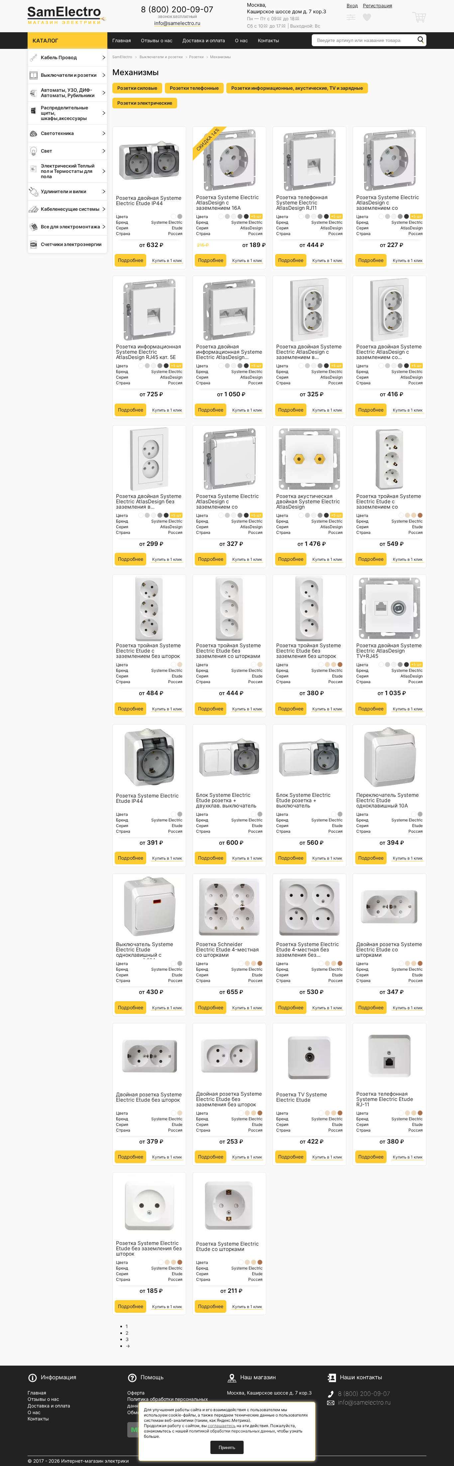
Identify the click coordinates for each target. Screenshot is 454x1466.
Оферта (136, 1393)
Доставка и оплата (203, 40)
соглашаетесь (222, 1425)
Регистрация (377, 5)
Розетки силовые (137, 88)
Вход (352, 5)
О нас (241, 40)
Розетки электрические (144, 103)
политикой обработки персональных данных (232, 1430)
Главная (121, 40)
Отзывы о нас (156, 40)
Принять (227, 1447)
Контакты (268, 40)
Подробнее (130, 260)
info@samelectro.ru (364, 1402)
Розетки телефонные (194, 88)
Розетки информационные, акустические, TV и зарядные (297, 88)
